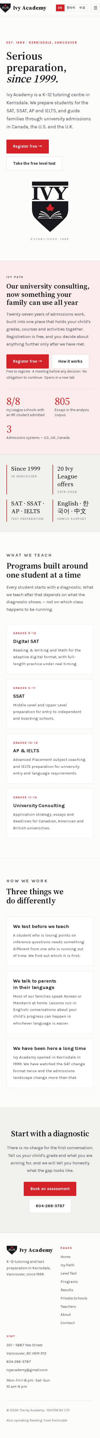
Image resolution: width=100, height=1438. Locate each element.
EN (60, 8)
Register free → (27, 146)
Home (65, 1257)
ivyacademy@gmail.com (26, 1370)
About (66, 1314)
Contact (68, 1323)
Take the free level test (34, 163)
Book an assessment (50, 1188)
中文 (82, 8)
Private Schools (74, 1298)
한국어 (71, 8)
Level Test (69, 1273)
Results (67, 1290)
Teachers (68, 1306)
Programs (69, 1281)
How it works (70, 361)
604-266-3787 (50, 1205)
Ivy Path (67, 1265)
